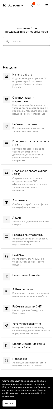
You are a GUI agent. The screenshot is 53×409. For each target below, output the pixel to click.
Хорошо (9, 403)
